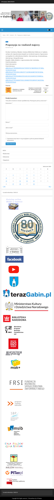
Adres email (9, 127)
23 (34, 181)
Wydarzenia (6, 153)
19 (6, 181)
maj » (50, 186)
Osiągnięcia (6, 160)
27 (13, 184)
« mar (4, 186)
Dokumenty (6, 157)
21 (20, 181)
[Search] (52, 30)
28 (20, 184)
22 (27, 181)
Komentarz (9, 103)
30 (34, 184)
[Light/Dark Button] (48, 30)
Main (7, 41)
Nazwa (8, 122)
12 (6, 178)
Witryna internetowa (11, 133)
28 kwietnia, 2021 (10, 47)
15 (27, 178)
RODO (4, 150)
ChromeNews (31, 498)
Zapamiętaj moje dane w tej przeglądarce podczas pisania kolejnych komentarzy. (25, 139)
